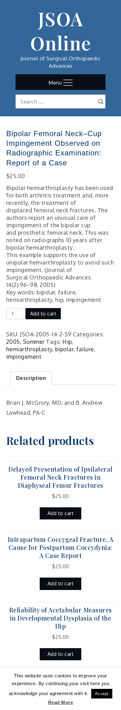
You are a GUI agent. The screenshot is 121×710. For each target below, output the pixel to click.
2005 (13, 341)
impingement (24, 356)
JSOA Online (60, 30)
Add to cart (43, 314)
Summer (34, 341)
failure (85, 349)
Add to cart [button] (60, 513)
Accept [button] (102, 693)
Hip (67, 341)
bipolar (64, 349)
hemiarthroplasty (29, 349)
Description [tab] (31, 378)
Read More (60, 702)
